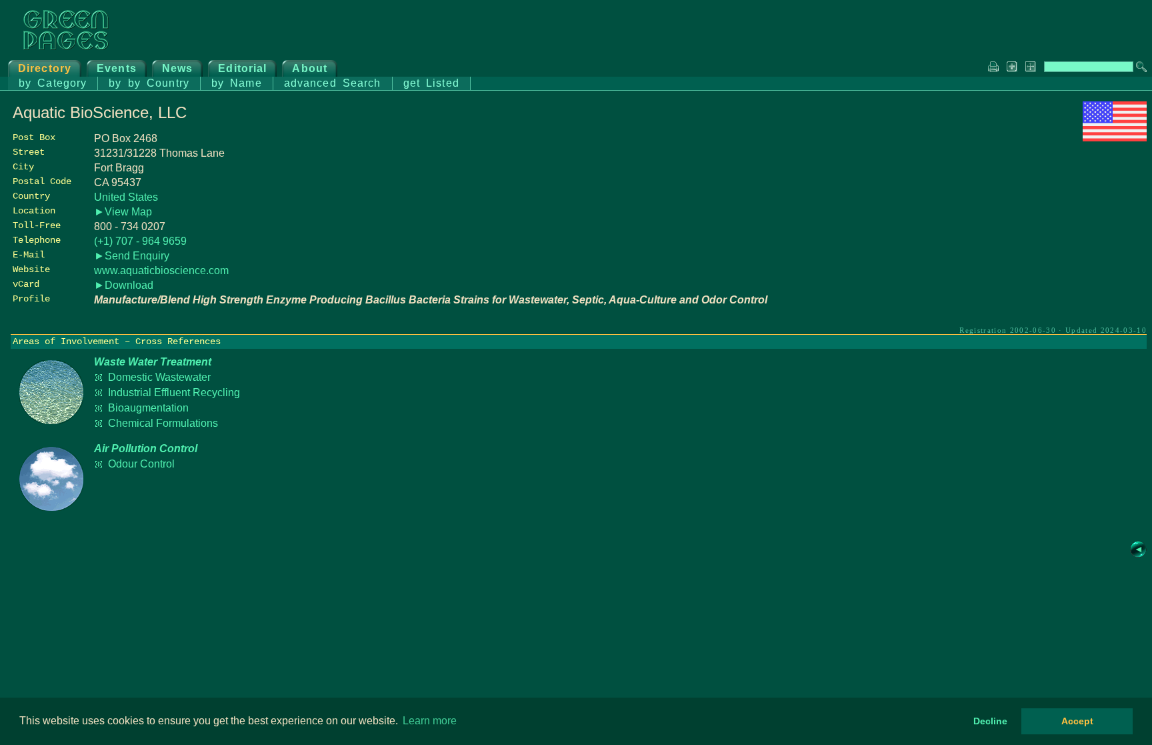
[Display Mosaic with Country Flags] (1115, 137)
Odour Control (141, 464)
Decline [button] (990, 721)
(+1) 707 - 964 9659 (140, 241)
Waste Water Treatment (152, 361)
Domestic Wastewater (159, 377)
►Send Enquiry (131, 255)
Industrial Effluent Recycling (174, 392)
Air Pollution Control (145, 448)
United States (126, 197)
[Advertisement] (1047, 238)
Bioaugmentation (148, 408)
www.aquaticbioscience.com (161, 270)
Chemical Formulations (163, 423)
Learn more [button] (430, 720)
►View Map (123, 211)
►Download (123, 285)
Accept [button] (1077, 721)
